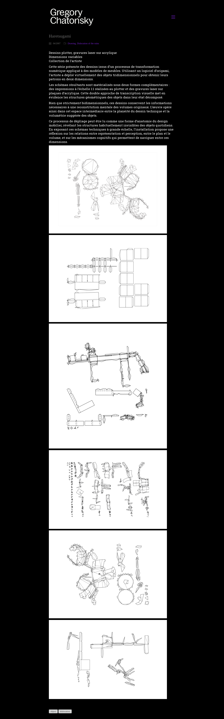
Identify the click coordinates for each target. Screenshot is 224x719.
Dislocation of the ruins (88, 43)
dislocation (65, 711)
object (53, 711)
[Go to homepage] (73, 17)
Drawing (72, 43)
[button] (173, 17)
